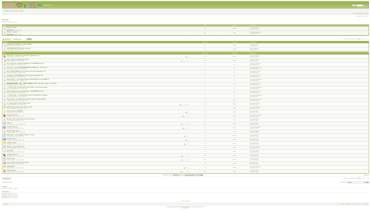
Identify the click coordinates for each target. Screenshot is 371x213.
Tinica (12, 167)
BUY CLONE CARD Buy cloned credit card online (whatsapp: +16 (26, 71)
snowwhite (256, 166)
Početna (7, 10)
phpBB (174, 206)
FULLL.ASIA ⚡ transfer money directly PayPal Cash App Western (26, 99)
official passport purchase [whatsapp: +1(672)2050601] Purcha (25, 91)
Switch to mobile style (185, 200)
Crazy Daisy (257, 115)
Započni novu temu (6, 38)
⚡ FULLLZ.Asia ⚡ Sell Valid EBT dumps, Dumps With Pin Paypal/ (27, 95)
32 (368, 39)
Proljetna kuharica (12, 127)
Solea (12, 45)
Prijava (366, 13)
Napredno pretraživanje (362, 6)
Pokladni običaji (12, 142)
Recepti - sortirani (12, 32)
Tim (339, 204)
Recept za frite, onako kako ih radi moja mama (21, 119)
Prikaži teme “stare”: (168, 175)
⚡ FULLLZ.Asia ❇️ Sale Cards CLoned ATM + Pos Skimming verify (27, 87)
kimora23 (13, 148)
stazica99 (256, 146)
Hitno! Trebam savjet (13, 131)
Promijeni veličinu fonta (366, 10)
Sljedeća (366, 175)
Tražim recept (11, 158)
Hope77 (11, 21)
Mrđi (255, 162)
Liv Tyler (256, 103)
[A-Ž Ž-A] (199, 175)
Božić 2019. (10, 150)
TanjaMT (13, 132)
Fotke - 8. (9, 123)
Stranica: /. (353, 39)
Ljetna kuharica (11, 170)
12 (186, 104)
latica (255, 139)
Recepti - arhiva (11, 27)
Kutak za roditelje (14, 10)
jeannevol (13, 64)
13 (188, 104)
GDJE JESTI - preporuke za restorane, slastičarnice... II (23, 55)
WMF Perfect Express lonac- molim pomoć (19, 107)
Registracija (360, 13)
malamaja (13, 104)
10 (188, 171)
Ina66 (255, 111)
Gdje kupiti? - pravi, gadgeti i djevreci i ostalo (20, 134)
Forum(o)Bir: (343, 182)
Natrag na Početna (7, 182)
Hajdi (12, 112)
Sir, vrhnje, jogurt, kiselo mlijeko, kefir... (19, 103)
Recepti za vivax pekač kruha (15, 146)
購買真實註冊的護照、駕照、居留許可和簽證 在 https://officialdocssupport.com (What (31, 83)
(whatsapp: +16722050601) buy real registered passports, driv (25, 75)
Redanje (182, 175)
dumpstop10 (257, 32)
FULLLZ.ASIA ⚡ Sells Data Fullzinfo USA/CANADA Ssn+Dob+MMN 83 (28, 79)
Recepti (21, 10)
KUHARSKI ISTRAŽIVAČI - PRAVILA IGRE (19, 44)
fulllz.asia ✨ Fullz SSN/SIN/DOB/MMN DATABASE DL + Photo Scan (27, 67)
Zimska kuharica (12, 138)
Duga (255, 143)
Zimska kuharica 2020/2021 (15, 111)
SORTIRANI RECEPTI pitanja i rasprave (18, 48)
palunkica (256, 55)
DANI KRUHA (10, 166)
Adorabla (256, 107)
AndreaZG (13, 108)
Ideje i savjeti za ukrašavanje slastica (18, 59)
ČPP (354, 13)
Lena (12, 49)
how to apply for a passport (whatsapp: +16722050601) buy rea (25, 63)
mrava (15, 21)
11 (185, 104)
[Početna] (22, 5)
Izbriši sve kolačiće (345, 204)
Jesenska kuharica (12, 115)
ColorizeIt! (202, 206)
